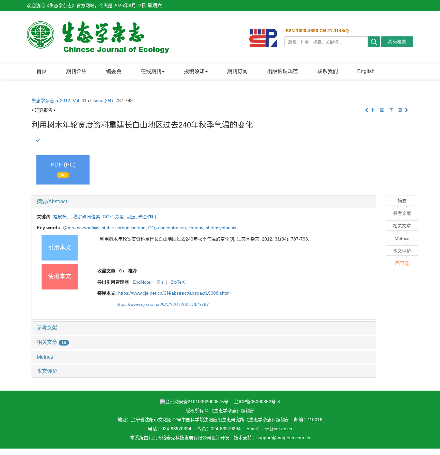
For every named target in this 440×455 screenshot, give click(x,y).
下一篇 (396, 110)
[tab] (204, 201)
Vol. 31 (80, 100)
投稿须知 (194, 71)
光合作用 (147, 216)
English (366, 71)
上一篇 (376, 110)
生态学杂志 (43, 100)
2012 (65, 100)
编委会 (113, 71)
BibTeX (177, 282)
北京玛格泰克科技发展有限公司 (179, 437)
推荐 (132, 270)
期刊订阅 (237, 71)
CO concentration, (168, 227)
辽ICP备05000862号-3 (257, 401)
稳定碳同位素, (88, 216)
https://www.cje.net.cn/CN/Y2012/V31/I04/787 (163, 304)
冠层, (132, 216)
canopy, (197, 227)
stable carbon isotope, (125, 227)
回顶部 (402, 263)
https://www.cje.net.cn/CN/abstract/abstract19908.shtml (174, 293)
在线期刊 (151, 71)
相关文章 (51, 342)
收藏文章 (106, 270)
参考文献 (47, 327)
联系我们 (327, 71)
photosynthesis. (221, 227)
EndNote (141, 282)
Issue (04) (102, 100)
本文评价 (47, 371)
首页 (41, 71)
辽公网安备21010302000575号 (196, 401)
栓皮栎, (61, 216)
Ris (160, 282)
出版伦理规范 (282, 71)
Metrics (45, 357)
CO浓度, (115, 216)
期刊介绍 (76, 71)
